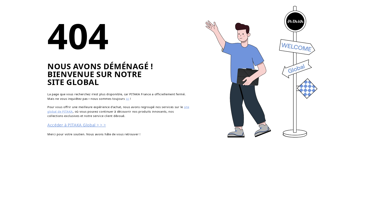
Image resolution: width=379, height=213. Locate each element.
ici (127, 99)
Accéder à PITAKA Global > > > (76, 125)
